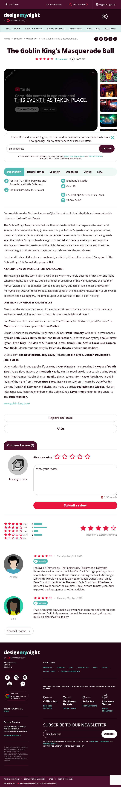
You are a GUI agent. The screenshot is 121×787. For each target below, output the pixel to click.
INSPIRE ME (75, 28)
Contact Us (83, 667)
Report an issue (60, 418)
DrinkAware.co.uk (12, 735)
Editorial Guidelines (70, 671)
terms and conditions (74, 156)
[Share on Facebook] (96, 39)
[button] (51, 58)
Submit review (75, 505)
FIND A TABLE (13, 28)
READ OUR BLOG (56, 28)
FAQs (61, 428)
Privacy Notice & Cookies (34, 779)
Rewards (61, 667)
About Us (47, 667)
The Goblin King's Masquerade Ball (59, 38)
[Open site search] (106, 16)
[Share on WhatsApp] (110, 39)
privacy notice (95, 156)
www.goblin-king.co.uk (17, 403)
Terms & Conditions (12, 779)
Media (105, 667)
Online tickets (69, 708)
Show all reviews (17, 631)
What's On (31, 38)
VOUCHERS (110, 28)
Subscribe (106, 148)
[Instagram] (16, 677)
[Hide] (112, 137)
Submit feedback (65, 779)
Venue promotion (107, 710)
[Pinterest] (25, 677)
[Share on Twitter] (101, 39)
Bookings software (47, 707)
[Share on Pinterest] (106, 39)
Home (7, 38)
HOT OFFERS (93, 28)
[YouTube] (9, 683)
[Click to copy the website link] (115, 39)
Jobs (71, 667)
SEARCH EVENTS (33, 28)
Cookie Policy (49, 671)
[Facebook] (7, 677)
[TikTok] (22, 683)
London (18, 38)
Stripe (6, 711)
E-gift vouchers (90, 706)
